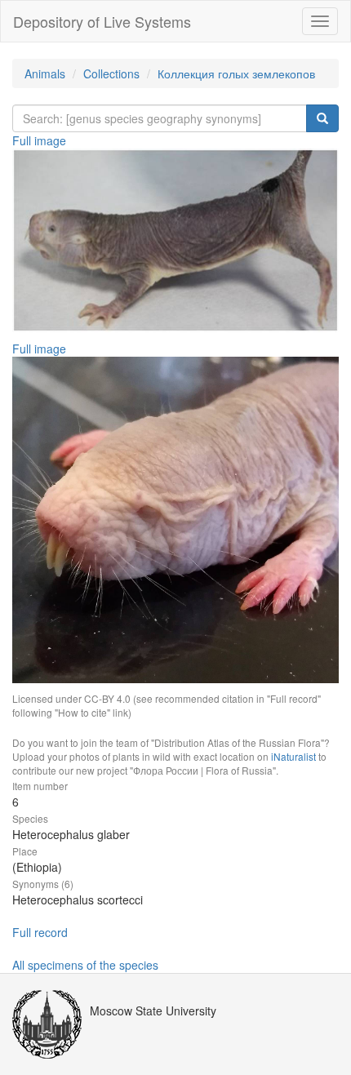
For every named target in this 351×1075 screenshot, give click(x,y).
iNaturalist (293, 756)
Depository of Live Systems (102, 21)
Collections (111, 73)
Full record (40, 932)
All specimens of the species (85, 965)
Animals (44, 73)
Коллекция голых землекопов (236, 73)
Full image (39, 140)
